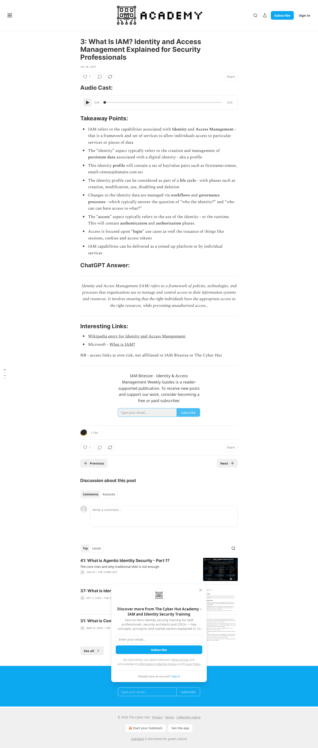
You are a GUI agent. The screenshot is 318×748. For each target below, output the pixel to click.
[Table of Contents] (5, 374)
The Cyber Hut (107, 572)
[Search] (255, 15)
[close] (200, 590)
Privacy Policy (191, 664)
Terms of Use (180, 660)
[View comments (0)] (99, 76)
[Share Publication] (264, 15)
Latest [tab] (96, 548)
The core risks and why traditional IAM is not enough (119, 566)
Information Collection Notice (158, 664)
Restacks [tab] (109, 494)
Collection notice (189, 717)
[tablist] (99, 494)
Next (224, 463)
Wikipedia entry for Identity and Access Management (137, 336)
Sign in (304, 15)
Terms (169, 717)
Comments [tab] (90, 494)
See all (89, 651)
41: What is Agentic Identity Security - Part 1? (125, 560)
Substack (137, 739)
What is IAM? (122, 344)
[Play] (87, 102)
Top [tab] (85, 548)
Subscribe (282, 15)
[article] (159, 569)
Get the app (180, 728)
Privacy (157, 717)
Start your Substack (147, 728)
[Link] (74, 87)
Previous (97, 463)
